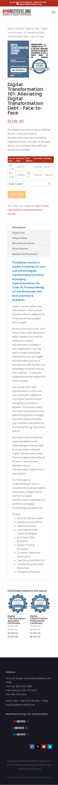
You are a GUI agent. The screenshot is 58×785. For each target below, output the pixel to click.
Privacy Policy (29, 777)
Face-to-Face (32, 28)
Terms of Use (14, 777)
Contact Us (45, 777)
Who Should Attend (23, 243)
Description (19, 227)
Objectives (18, 232)
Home (11, 28)
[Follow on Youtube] (43, 746)
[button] (45, 45)
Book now (16, 194)
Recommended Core (32, 209)
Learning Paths (15, 209)
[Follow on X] (38, 746)
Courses (19, 28)
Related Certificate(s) (24, 254)
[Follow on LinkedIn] (49, 746)
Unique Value (19, 238)
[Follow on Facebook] (32, 746)
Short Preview (20, 248)
